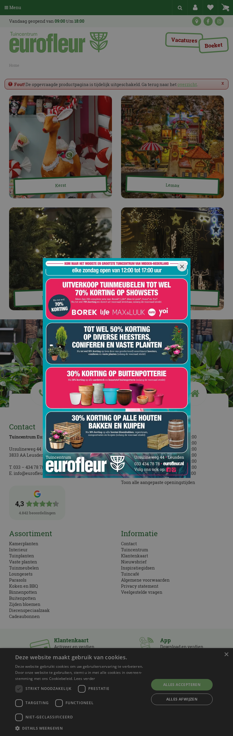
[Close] (182, 266)
